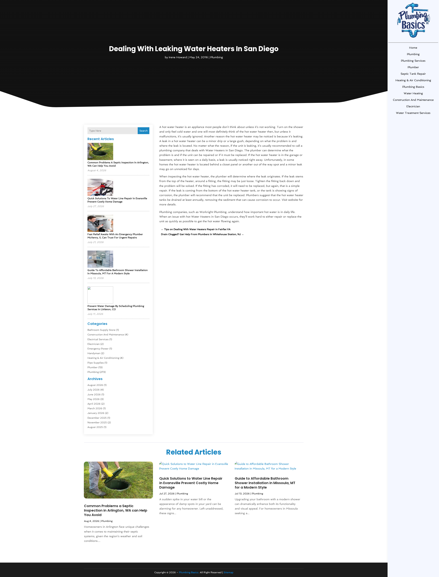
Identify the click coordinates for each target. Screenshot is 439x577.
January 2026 (95, 413)
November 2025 (97, 422)
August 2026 (95, 385)
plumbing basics (413, 86)
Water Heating (413, 93)
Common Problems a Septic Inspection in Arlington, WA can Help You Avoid (115, 510)
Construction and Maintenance (413, 99)
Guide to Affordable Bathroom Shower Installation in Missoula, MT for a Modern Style (265, 483)
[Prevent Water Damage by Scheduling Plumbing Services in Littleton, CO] (100, 295)
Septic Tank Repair (413, 73)
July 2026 (93, 389)
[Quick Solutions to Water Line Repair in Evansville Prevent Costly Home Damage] (100, 187)
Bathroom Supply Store (101, 330)
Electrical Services (98, 339)
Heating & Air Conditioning (413, 80)
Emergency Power (98, 348)
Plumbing (413, 54)
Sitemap (228, 572)
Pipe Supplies (95, 362)
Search (143, 130)
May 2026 (93, 399)
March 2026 (94, 408)
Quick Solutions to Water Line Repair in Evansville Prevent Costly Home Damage (190, 483)
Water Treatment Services (413, 113)
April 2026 (93, 403)
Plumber (413, 67)
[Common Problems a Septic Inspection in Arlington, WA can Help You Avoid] (100, 152)
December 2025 (97, 417)
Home (413, 47)
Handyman (93, 353)
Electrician (413, 106)
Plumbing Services (413, 60)
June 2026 (94, 394)
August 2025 (95, 427)
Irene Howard (178, 57)
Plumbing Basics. (189, 572)
